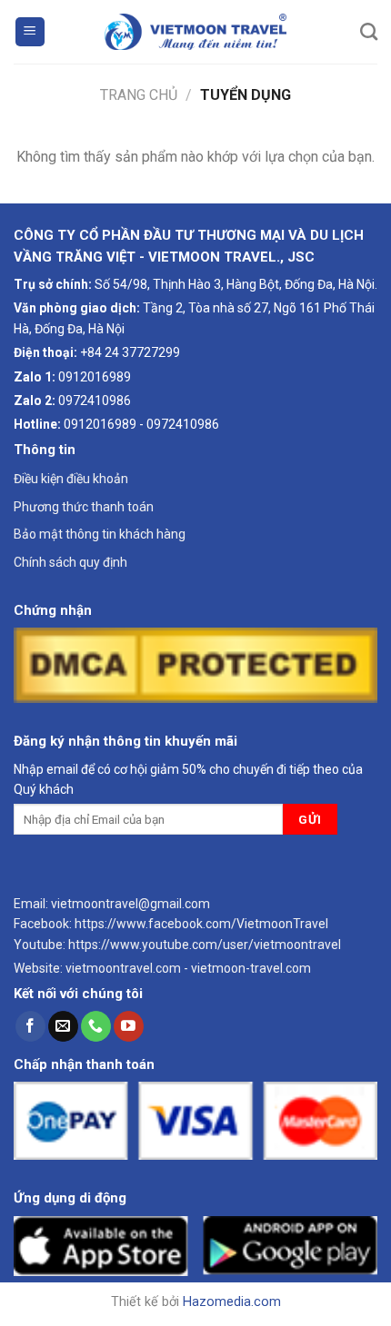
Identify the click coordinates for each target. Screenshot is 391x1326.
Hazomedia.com (232, 1302)
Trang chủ (138, 95)
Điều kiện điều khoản (71, 478)
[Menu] (30, 32)
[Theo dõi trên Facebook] (30, 1026)
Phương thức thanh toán (84, 507)
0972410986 (94, 400)
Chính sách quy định (70, 562)
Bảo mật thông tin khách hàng (99, 534)
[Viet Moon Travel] (195, 32)
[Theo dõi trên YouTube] (129, 1026)
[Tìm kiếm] (368, 31)
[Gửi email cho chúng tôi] (63, 1026)
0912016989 (94, 377)
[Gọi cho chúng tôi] (96, 1026)
